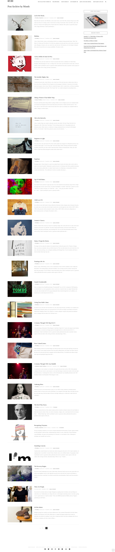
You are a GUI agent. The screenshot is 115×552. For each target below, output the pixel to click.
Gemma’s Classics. (39, 220)
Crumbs (36, 99)
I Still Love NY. (38, 200)
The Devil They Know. (40, 405)
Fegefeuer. (37, 159)
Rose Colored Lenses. (40, 343)
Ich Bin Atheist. (38, 507)
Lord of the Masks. (39, 15)
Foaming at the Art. (39, 261)
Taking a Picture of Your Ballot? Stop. (44, 97)
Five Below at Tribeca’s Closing (90, 40)
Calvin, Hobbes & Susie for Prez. (43, 56)
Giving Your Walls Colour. (41, 302)
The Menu (37, 38)
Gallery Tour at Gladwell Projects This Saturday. (94, 43)
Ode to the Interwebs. (40, 118)
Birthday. (36, 36)
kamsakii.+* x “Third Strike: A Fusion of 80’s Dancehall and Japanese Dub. (93, 37)
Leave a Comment (56, 38)
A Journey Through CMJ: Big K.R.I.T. (44, 323)
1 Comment (55, 407)
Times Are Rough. (39, 487)
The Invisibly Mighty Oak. (41, 77)
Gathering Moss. (38, 384)
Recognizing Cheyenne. (40, 425)
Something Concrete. (40, 446)
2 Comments (61, 427)
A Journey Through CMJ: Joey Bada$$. (45, 364)
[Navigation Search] (105, 1)
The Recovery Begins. (40, 466)
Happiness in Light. (39, 138)
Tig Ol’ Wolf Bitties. (39, 179)
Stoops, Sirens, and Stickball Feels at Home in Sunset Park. (95, 51)
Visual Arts (41, 427)
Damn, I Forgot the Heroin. (41, 241)
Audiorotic (37, 366)
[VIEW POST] (20, 23)
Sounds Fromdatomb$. (40, 282)
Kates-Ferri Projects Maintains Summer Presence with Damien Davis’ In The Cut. (95, 47)
